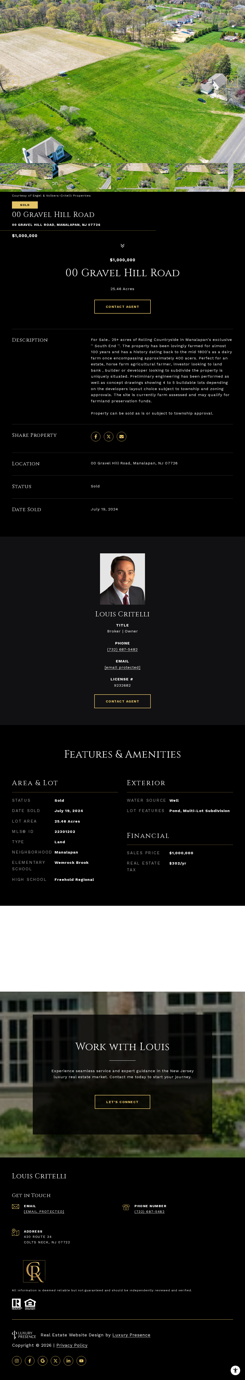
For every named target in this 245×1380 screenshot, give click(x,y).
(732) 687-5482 (122, 649)
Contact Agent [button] (122, 307)
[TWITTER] (55, 1361)
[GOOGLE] (42, 1361)
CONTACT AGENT (122, 701)
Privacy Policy (72, 1345)
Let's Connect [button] (122, 1102)
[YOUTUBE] (81, 1361)
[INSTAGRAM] (17, 1361)
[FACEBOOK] (29, 1361)
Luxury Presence (131, 1334)
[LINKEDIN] (68, 1361)
